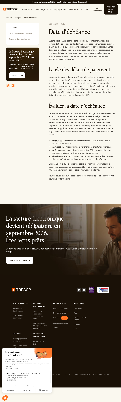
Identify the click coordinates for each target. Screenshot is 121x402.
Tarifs (86, 9)
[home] (10, 9)
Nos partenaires (59, 313)
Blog (75, 313)
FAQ (75, 328)
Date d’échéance (30, 18)
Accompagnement (58, 9)
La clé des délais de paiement (20, 33)
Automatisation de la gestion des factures (40, 325)
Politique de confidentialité (79, 374)
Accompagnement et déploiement (20, 339)
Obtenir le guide (17, 75)
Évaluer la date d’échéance (19, 39)
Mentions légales (53, 374)
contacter (109, 175)
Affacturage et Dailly (39, 342)
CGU (64, 374)
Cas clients (78, 308)
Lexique (18, 18)
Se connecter (97, 9)
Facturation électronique (18, 309)
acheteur (60, 47)
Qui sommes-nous (60, 308)
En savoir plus (83, 2)
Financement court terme (18, 316)
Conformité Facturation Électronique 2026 (38, 315)
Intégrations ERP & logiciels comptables (20, 348)
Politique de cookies (101, 374)
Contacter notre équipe (111, 9)
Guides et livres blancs (80, 318)
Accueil (9, 18)
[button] (26, 9)
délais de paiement (60, 77)
